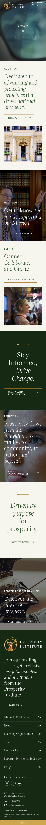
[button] (32, 4)
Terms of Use (22, 810)
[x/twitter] (7, 783)
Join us (23, 822)
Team (7, 742)
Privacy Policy (9, 810)
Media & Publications (17, 717)
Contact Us (11, 750)
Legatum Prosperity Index (20, 759)
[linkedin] (19, 783)
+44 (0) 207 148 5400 (14, 801)
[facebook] (13, 783)
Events (8, 725)
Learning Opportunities (19, 734)
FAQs (7, 767)
